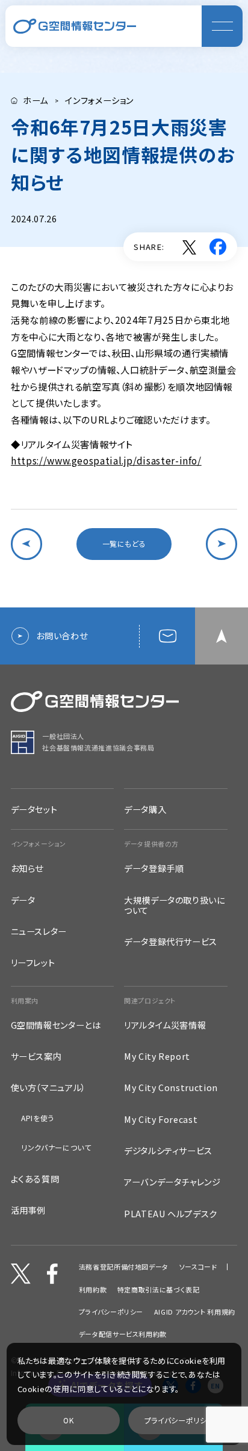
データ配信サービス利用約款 (123, 1334)
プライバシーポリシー (111, 1312)
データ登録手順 (154, 868)
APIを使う (37, 1118)
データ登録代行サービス (170, 941)
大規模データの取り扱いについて (174, 905)
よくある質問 (35, 1178)
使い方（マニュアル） (48, 1087)
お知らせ (27, 868)
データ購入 (145, 809)
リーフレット (33, 962)
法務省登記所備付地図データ (124, 1267)
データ (23, 900)
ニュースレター (39, 931)
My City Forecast (160, 1119)
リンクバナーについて (56, 1147)
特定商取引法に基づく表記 (158, 1289)
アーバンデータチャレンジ (172, 1181)
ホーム (35, 100)
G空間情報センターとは (56, 1025)
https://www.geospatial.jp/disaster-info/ (106, 460)
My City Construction (171, 1087)
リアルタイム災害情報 (165, 1025)
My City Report (157, 1056)
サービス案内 (36, 1056)
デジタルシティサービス (168, 1150)
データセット (34, 809)
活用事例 (28, 1210)
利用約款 (93, 1289)
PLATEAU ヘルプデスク (170, 1213)
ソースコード (198, 1267)
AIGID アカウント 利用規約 (194, 1312)
